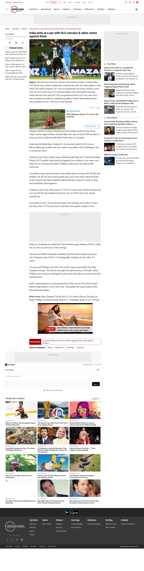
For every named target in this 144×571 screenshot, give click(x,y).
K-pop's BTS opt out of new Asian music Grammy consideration (120, 139)
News (7, 29)
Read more (50, 329)
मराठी (64, 2)
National (33, 527)
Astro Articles (76, 527)
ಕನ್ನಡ (84, 2)
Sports (56, 9)
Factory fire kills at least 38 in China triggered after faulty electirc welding (68, 342)
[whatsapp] (23, 42)
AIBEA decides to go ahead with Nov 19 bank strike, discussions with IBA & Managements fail (16, 78)
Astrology (77, 9)
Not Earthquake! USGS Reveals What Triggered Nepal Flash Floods (119, 85)
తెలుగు (70, 2)
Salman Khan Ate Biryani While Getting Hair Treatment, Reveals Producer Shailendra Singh (120, 122)
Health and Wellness (128, 524)
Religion (66, 9)
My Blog (100, 9)
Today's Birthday (77, 524)
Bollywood (89, 9)
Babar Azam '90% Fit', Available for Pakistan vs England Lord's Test (118, 69)
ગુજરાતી (90, 2)
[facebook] (126, 2)
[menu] (7, 9)
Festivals (59, 527)
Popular (32, 534)
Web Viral (33, 524)
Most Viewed (110, 527)
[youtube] (137, 2)
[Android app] (72, 512)
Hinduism (59, 524)
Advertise (25, 546)
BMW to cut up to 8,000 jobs (116, 155)
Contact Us (42, 546)
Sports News (46, 524)
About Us (17, 546)
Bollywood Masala (93, 524)
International (46, 9)
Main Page (9, 546)
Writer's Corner (111, 524)
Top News (33, 9)
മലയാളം (77, 2)
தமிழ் (59, 2)
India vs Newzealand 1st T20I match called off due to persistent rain (15, 65)
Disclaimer (33, 546)
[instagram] (133, 2)
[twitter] (130, 2)
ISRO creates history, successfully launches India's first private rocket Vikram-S (15, 71)
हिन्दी (47, 2)
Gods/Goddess (61, 531)
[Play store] (137, 9)
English (53, 2)
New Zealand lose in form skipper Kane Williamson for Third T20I (15, 59)
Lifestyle (111, 9)
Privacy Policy (52, 546)
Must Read (112, 118)
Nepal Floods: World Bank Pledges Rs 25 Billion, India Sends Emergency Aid (121, 102)
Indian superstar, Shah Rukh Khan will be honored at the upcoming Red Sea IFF (16, 53)
